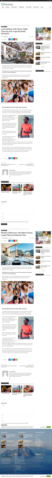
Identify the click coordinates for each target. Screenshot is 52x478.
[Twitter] (12, 39)
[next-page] (3, 197)
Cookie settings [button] (43, 476)
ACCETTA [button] (48, 476)
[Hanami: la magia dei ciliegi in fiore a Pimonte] (17, 187)
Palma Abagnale (5, 36)
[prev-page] (1, 197)
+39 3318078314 (18, 468)
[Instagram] (48, 0)
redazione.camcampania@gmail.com (20, 470)
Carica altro (43, 66)
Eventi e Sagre (8, 25)
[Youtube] (50, 0)
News (4, 25)
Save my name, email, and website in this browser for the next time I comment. (15, 221)
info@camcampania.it (17, 472)
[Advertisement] (26, 16)
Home (2, 25)
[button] (49, 7)
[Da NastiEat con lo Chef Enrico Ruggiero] (38, 53)
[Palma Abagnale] (1, 36)
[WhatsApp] (16, 39)
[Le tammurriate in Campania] (6, 187)
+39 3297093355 (18, 467)
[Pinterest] (14, 39)
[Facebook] (47, 0)
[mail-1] (9, 176)
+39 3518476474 (18, 465)
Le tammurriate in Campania (5, 192)
